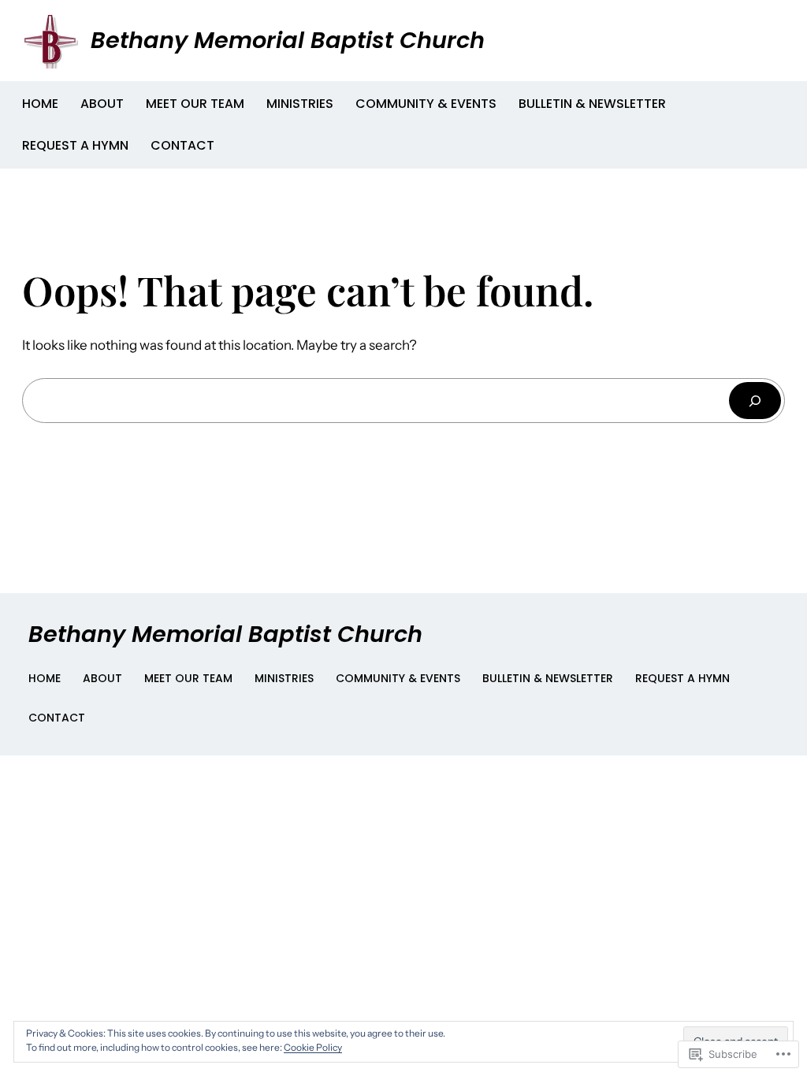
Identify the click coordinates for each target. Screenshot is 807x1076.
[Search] (755, 400)
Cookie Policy (313, 1047)
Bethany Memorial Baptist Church (288, 40)
